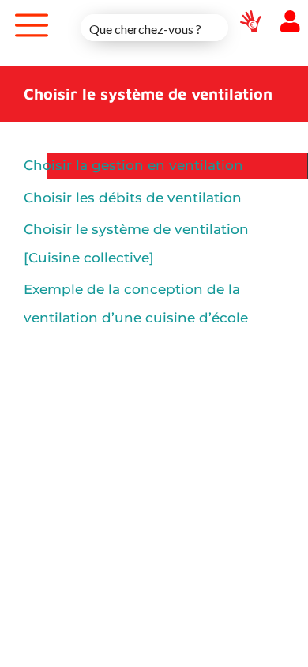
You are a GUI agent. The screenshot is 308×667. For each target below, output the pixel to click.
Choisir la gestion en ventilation (133, 165)
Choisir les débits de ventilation (133, 197)
